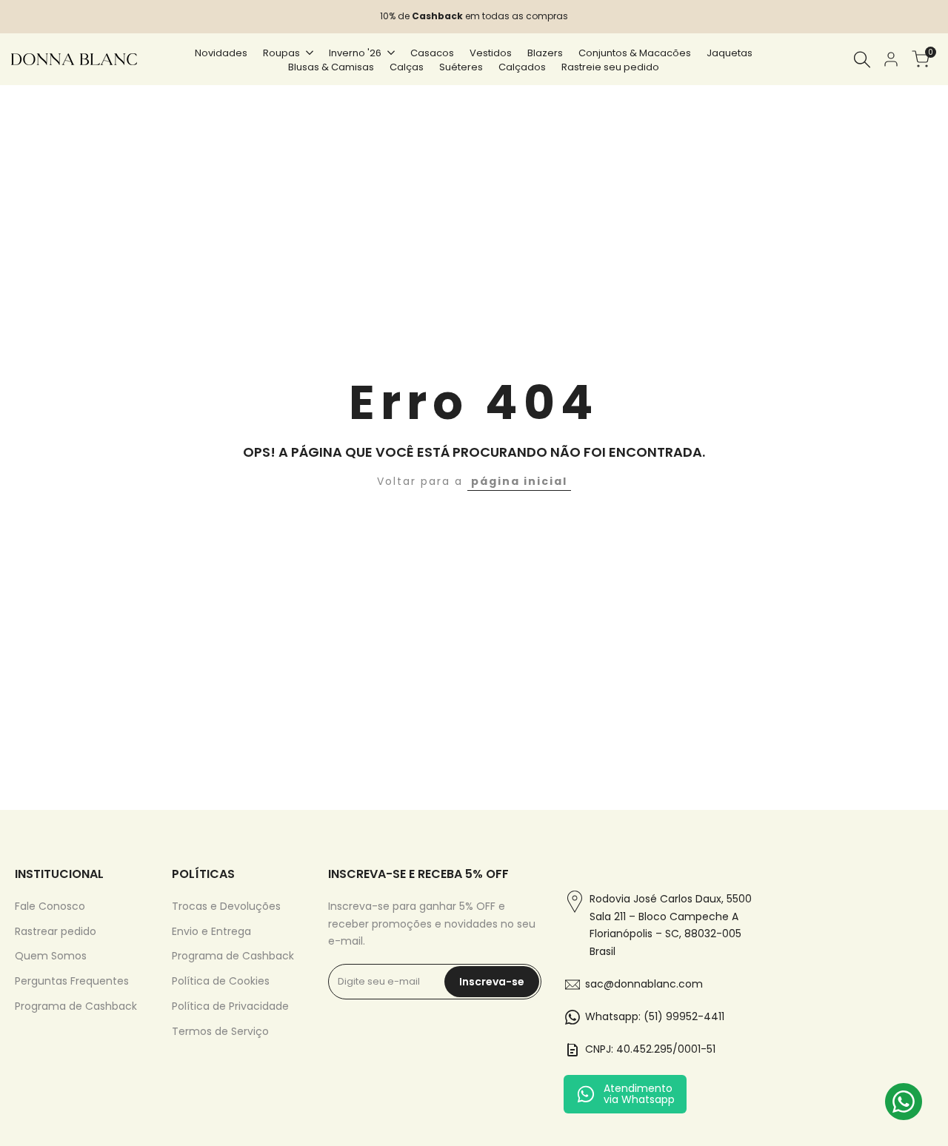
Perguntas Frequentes (72, 981)
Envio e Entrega (211, 931)
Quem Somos (51, 955)
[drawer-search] (862, 59)
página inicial (519, 481)
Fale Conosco (50, 906)
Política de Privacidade (230, 1006)
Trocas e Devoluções (226, 906)
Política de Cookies (221, 981)
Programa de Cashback (76, 1006)
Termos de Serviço (220, 1031)
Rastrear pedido (55, 931)
